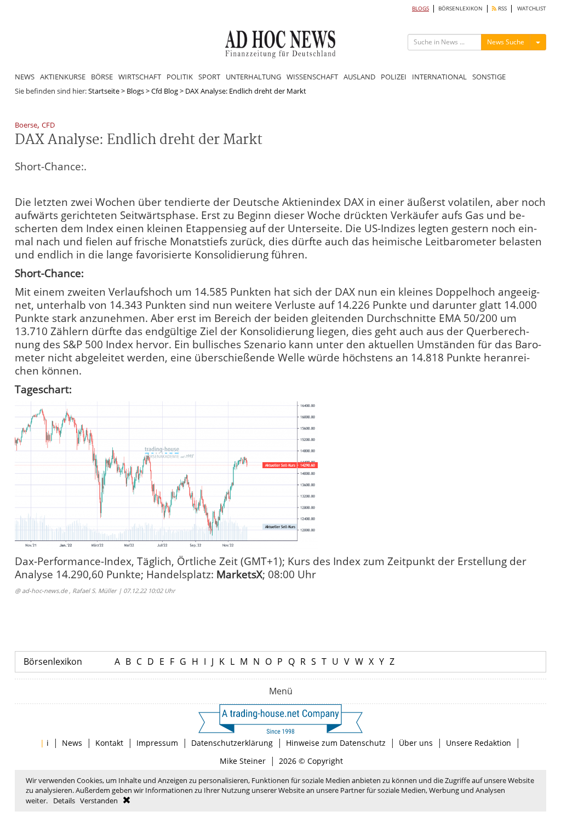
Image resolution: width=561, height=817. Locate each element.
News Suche (505, 42)
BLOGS (420, 8)
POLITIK (180, 77)
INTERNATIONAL (439, 77)
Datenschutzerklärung (232, 743)
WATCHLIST (531, 8)
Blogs (135, 91)
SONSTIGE (489, 77)
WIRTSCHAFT (139, 77)
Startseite (103, 91)
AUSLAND (359, 77)
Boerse (26, 126)
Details (64, 801)
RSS (501, 8)
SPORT (209, 77)
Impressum (157, 743)
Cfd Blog (164, 91)
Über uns (416, 743)
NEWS (25, 77)
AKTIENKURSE (62, 77)
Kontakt (109, 743)
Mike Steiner (243, 761)
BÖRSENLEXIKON (460, 8)
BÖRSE (102, 77)
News (72, 743)
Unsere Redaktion (478, 743)
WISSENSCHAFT (312, 77)
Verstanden (99, 801)
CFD (48, 126)
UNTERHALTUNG (253, 77)
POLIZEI (394, 77)
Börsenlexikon (53, 661)
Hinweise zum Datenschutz (336, 743)
